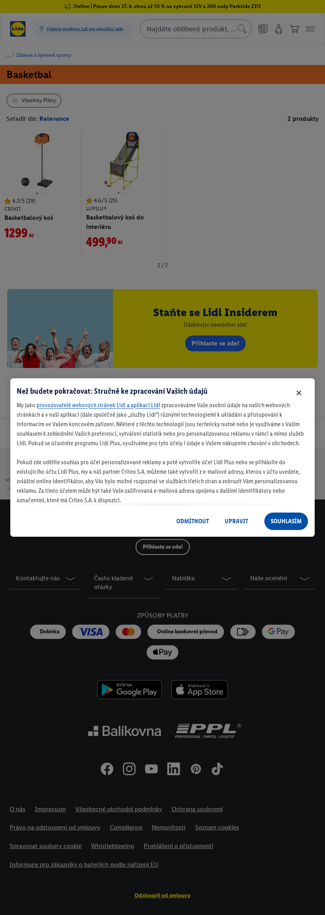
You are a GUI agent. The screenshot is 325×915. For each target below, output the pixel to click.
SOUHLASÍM (286, 521)
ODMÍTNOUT (192, 521)
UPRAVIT (236, 521)
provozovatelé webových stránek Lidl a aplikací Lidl (98, 405)
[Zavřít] (298, 393)
